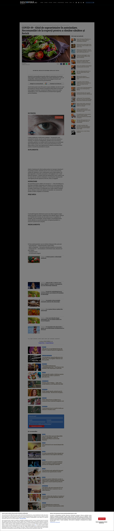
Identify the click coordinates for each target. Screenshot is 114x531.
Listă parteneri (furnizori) (55, 522)
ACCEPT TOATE (102, 518)
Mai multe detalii (23, 518)
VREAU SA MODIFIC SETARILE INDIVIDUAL (101, 522)
